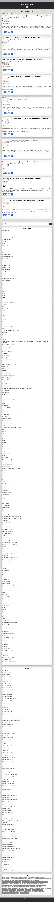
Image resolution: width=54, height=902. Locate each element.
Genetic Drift (4, 501)
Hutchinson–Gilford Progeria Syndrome (9, 344)
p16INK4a (4, 433)
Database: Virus (5, 739)
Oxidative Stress (5, 570)
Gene (5, 886)
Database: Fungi (5, 709)
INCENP (4, 286)
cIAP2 (3, 310)
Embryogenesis (7, 885)
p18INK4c (4, 435)
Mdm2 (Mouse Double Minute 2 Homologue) (10, 362)
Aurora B (4, 282)
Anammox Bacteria (6, 551)
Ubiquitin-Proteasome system (11, 893)
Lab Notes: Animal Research (7, 757)
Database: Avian (5, 683)
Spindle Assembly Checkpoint (8, 278)
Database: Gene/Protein (7, 711)
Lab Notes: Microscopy (7, 776)
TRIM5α (4, 289)
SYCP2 (3, 475)
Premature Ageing (5, 379)
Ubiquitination (24, 893)
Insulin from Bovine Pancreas (8, 626)
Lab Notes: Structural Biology (8, 857)
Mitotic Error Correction (6, 280)
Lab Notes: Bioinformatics (7, 763)
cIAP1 (3, 313)
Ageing (3, 381)
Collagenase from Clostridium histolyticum (10, 622)
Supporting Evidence (7, 752)
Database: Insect (5, 715)
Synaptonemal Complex (7, 485)
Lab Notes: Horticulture (6, 812)
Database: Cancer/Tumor (7, 687)
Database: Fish (5, 707)
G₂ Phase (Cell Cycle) (6, 462)
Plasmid (28, 889)
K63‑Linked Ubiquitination (7, 359)
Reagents (4, 861)
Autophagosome (5, 390)
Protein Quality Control (6, 269)
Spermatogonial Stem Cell (7, 529)
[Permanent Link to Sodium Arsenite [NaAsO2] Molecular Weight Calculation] (5, 79)
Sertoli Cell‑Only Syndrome (7, 373)
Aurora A (4, 274)
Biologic (3, 524)
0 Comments (23, 17)
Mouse (5, 889)
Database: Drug (5, 702)
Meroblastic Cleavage (6, 418)
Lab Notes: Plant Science (7, 844)
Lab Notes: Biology (6, 766)
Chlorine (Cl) (35, 880)
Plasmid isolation (37, 889)
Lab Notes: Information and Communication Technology (13, 816)
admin (11, 17)
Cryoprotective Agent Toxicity (8, 561)
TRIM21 (3, 315)
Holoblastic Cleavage (6, 420)
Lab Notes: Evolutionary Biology (8, 801)
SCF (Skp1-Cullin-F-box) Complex (8, 451)
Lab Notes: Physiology (6, 842)
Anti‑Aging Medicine (6, 535)
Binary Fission (5, 425)
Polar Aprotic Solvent (6, 533)
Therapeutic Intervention (7, 232)
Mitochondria (33, 888)
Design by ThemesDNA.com (27, 900)
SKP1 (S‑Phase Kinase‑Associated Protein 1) (11, 448)
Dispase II (4, 592)
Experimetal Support (7, 745)
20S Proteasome (5, 505)
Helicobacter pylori (36, 886)
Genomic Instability (6, 457)
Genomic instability (13, 886)
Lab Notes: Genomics (6, 810)
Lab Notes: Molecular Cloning (8, 829)
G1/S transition (5, 416)
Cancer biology (15, 878)
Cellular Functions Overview (7, 245)
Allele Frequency (5, 494)
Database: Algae (5, 674)
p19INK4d (4, 429)
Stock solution (6, 867)
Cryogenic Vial (5, 655)
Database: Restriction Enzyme (8, 733)
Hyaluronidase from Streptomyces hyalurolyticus (11, 590)
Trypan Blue (4, 653)
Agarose (6, 877)
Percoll (3, 600)
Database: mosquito (6, 722)
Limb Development (6, 392)
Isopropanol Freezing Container (8, 657)
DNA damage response (33, 883)
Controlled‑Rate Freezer (6, 663)
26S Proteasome (5, 503)
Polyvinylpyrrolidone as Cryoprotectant (9, 542)
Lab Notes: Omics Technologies (8, 836)
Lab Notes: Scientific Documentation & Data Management (13, 852)
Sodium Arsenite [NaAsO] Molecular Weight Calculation (25, 76)
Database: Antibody (6, 681)
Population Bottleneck (6, 498)
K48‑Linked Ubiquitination (7, 377)
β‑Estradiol (4, 616)
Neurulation (4, 334)
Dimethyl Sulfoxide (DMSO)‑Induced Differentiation (12, 518)
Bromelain (4, 609)
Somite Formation (5, 353)
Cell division (46, 878)
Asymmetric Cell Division (7, 407)
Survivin (4, 304)
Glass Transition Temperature (8, 577)
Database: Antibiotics (6, 679)
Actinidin (4, 613)
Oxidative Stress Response (7, 260)
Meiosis (3, 479)
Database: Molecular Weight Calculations (10, 720)
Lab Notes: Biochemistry (7, 761)
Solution (5, 864)
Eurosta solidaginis (6, 581)
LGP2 (3, 295)
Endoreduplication (5, 405)
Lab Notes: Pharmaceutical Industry (9, 838)
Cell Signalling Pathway (6, 239)
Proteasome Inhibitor (6, 548)
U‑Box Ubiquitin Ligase (6, 366)
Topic (4, 755)
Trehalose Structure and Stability (8, 527)
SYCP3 (3, 481)
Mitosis (41, 888)
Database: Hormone (6, 713)
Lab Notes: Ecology (6, 797)
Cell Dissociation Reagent (7, 639)
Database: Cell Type (6, 694)
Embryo (3, 566)
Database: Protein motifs (7, 731)
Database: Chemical (6, 696)
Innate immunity (23, 888)
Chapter (4, 743)
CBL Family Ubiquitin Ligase (7, 326)
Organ (3, 572)
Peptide (3, 243)
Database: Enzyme (6, 705)
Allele (3, 496)
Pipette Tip (4, 646)
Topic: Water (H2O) (6, 620)
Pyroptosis (4, 509)
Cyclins (13, 883)
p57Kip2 (4, 438)
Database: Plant (5, 726)
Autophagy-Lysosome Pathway (8, 472)
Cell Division (4, 470)
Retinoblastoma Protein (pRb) (8, 399)
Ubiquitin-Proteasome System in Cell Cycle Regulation (12, 468)
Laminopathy (4, 357)
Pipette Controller (5, 631)
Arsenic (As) (41, 877)
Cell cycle (37, 878)
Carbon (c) (25, 878)
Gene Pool (4, 488)
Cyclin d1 (6, 883)
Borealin (4, 284)
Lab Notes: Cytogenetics (7, 793)
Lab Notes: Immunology (7, 814)
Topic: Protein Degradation (7, 459)
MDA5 (3, 293)
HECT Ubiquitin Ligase (6, 370)
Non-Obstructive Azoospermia (8, 375)
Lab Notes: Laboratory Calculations (9, 820)
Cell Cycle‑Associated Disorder (8, 585)
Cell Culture (5, 769)
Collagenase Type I (6, 605)
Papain (3, 607)
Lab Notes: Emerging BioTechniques (10, 774)
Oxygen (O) (20, 889)
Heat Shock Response (6, 258)
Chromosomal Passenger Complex (9, 302)
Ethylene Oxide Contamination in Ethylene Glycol (11, 516)
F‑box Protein (5, 446)
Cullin (3, 444)
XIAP (3, 300)
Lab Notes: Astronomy (6, 759)
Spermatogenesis (5, 483)
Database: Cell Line (6, 692)
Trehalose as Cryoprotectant (7, 540)
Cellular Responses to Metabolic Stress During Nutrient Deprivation (15, 386)
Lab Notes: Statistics (6, 855)
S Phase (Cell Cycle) (6, 453)
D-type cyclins (21, 883)
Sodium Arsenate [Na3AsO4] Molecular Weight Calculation (26, 59)
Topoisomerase (39, 891)
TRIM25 (3, 317)
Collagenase (4, 594)
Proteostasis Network (6, 254)
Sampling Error (5, 490)
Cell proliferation (8, 880)
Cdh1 (3, 401)
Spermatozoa (5, 568)
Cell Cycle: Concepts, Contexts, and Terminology (11, 427)
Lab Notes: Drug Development (9, 839)
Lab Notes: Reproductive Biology (8, 850)
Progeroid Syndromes (6, 349)
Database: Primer (5, 728)
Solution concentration (7, 870)
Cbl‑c (3, 321)
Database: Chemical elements (8, 698)
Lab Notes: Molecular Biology (8, 828)
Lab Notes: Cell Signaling (8, 787)
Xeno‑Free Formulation (6, 596)
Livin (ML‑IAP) (5, 308)
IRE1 (3, 252)
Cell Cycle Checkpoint (6, 412)
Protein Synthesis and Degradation (9, 237)
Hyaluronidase (5, 635)
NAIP (3, 306)
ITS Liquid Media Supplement (8, 629)
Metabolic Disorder (6, 383)
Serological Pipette (6, 648)
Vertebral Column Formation (7, 394)
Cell (31, 878)
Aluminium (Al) (32, 877)
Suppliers (5, 750)
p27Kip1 (4, 440)
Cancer (3, 455)
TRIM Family (4, 319)
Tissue (3, 574)
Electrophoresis (6, 772)
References (5, 748)
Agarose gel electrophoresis (18, 877)
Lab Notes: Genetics (6, 808)
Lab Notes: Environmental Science (9, 799)
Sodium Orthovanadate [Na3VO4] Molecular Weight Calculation (27, 98)
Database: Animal (5, 676)
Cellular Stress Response (7, 263)
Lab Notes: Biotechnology (7, 781)
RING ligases (29, 891)
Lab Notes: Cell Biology (6, 785)
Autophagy (4, 241)
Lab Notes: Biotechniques (7, 768)
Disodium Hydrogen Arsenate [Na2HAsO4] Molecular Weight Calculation (30, 16)
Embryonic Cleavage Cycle (7, 422)
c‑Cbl (3, 328)
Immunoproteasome (6, 507)
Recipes (4, 863)
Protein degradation (9, 891)
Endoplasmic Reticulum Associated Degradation (11, 247)
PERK (3, 250)
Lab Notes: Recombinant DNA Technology (10, 848)
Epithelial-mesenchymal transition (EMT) (24, 885)
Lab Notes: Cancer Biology (7, 783)
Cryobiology (4, 618)
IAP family (15, 888)
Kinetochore (4, 276)
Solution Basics (5, 869)
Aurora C (4, 271)
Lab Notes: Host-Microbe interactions (10, 825)
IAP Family (4, 297)
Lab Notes (4, 741)
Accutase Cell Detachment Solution (9, 637)
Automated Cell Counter (7, 659)
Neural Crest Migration (6, 355)
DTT (41, 883)
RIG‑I (3, 291)
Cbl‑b (3, 323)
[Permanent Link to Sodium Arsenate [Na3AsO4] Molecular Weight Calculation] (5, 62)
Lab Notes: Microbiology (7, 824)
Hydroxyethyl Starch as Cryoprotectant (9, 544)
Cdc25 (3, 396)
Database (4, 670)
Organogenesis (5, 339)
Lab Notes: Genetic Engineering (8, 806)
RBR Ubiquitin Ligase (6, 368)
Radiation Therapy (5, 514)
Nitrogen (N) (12, 889)
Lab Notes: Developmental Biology (9, 795)
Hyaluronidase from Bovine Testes (9, 587)
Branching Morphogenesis (7, 351)
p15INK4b (4, 431)
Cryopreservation (43, 881)
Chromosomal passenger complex (12, 881)
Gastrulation (4, 332)
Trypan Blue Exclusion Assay (8, 633)
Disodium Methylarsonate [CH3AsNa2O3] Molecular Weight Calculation (29, 37)
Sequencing (5, 779)
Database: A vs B (5, 672)
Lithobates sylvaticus (6, 583)
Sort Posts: (3, 13)
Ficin (3, 611)
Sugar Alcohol (5, 520)
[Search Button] (27, 7)
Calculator (5, 822)
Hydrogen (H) (7, 888)
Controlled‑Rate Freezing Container (9, 661)
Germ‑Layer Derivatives (6, 336)
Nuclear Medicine (5, 511)
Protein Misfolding (5, 230)
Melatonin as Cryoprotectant (7, 531)
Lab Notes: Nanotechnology (7, 831)
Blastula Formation (6, 267)
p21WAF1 (4, 442)
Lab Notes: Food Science (7, 803)
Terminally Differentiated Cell (7, 464)
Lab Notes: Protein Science (7, 846)
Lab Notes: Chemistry (6, 789)
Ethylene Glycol (5, 555)
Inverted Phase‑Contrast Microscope (9, 650)
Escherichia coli (41, 885)
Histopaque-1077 (5, 624)
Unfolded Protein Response (7, 256)
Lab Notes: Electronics (7, 818)
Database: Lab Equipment (7, 718)
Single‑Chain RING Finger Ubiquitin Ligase (10, 330)
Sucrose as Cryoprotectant (7, 537)
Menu (5, 1)
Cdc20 (3, 403)
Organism (4, 234)
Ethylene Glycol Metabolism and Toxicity (10, 557)
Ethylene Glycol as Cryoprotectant (9, 559)
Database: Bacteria (6, 685)
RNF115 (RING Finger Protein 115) (9, 364)
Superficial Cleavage (6, 265)
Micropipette (4, 642)
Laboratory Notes (27, 4)
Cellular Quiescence (6, 466)
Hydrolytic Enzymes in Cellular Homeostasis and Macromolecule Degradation (17, 388)
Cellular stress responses (22, 880)
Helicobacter (25, 886)
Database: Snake (5, 735)
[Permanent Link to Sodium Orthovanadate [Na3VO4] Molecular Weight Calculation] (5, 100)
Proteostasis (20, 891)
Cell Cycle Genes (5, 414)
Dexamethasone (5, 598)
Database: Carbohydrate (7, 689)
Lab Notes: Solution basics (8, 790)
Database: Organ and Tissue (7, 724)
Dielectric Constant (6, 522)
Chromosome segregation (29, 881)
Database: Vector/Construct (7, 737)
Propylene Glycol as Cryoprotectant (9, 553)
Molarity (48, 888)
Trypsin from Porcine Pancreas (8, 603)
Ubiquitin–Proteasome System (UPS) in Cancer (11, 409)
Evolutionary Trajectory (6, 492)
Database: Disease (6, 700)
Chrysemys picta (5, 579)
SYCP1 (3, 477)
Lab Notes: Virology (6, 859)
